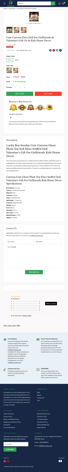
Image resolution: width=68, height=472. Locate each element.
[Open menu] (4, 3)
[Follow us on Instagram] (5, 461)
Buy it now (48, 94)
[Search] (53, 3)
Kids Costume (41, 427)
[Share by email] (60, 50)
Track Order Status (9, 427)
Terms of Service (9, 414)
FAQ (38, 400)
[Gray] (9, 70)
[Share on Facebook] (50, 50)
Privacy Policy (8, 416)
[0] (63, 3)
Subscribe (10, 449)
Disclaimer (7, 425)
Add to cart (19, 94)
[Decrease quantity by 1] (15, 87)
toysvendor (10, 50)
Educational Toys (42, 422)
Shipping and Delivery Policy (12, 422)
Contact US (40, 398)
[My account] (59, 3)
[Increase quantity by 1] (24, 87)
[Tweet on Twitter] (57, 50)
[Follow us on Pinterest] (8, 461)
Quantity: (9, 87)
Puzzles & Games (42, 419)
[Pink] (16, 70)
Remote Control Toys (43, 414)
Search (39, 395)
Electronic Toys (42, 416)
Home (5, 8)
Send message (34, 272)
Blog (38, 392)
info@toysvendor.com (36, 235)
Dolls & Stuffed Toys (43, 425)
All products (12, 8)
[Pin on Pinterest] (54, 50)
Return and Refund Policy (11, 419)
